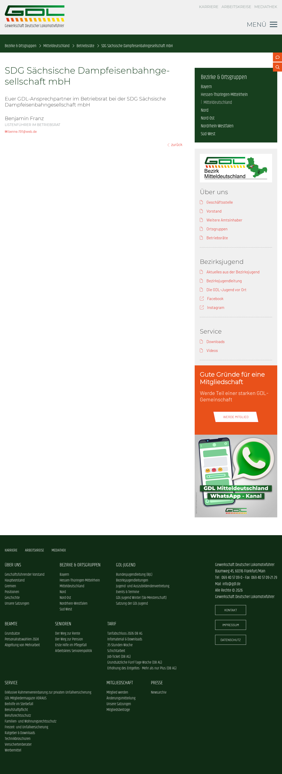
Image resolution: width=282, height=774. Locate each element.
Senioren (63, 624)
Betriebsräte (85, 46)
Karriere (208, 7)
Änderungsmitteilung (121, 698)
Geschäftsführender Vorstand (24, 575)
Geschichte (12, 598)
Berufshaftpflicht (16, 710)
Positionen (12, 592)
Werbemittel (13, 750)
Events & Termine (127, 592)
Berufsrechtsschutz (18, 716)
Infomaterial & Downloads (124, 639)
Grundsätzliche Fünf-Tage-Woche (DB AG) (134, 662)
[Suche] (277, 67)
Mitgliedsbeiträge (118, 710)
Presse (157, 683)
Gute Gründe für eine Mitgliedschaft (232, 378)
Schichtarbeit (116, 651)
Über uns (13, 565)
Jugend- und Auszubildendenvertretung (142, 586)
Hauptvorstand (15, 580)
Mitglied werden (117, 692)
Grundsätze (12, 633)
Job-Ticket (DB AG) (119, 657)
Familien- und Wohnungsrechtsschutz (30, 721)
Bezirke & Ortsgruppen (20, 46)
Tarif (111, 624)
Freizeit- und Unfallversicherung (26, 727)
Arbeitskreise (236, 7)
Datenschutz (230, 640)
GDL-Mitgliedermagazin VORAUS (25, 698)
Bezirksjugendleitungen (132, 580)
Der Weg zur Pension (69, 639)
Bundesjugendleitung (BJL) (134, 575)
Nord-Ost (207, 118)
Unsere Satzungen (17, 604)
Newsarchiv (158, 692)
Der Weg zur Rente (67, 633)
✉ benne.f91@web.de (21, 131)
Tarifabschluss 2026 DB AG (124, 633)
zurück (176, 144)
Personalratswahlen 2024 (22, 639)
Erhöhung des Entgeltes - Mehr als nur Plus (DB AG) (142, 668)
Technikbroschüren (18, 739)
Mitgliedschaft (120, 683)
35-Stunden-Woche (120, 645)
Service (11, 683)
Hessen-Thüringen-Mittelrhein (224, 94)
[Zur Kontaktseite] (277, 57)
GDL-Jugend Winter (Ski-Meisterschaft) (141, 598)
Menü (257, 24)
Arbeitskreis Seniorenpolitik (73, 651)
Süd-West (208, 134)
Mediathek (265, 7)
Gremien (10, 586)
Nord (205, 110)
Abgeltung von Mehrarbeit (22, 645)
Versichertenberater (18, 745)
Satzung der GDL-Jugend (132, 604)
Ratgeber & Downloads (20, 733)
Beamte (11, 624)
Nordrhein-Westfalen (217, 126)
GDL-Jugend (125, 565)
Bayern (206, 86)
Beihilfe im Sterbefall (19, 704)
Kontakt (230, 610)
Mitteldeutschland (56, 46)
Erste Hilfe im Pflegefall (71, 645)
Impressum (230, 625)
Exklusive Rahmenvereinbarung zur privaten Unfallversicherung (48, 692)
